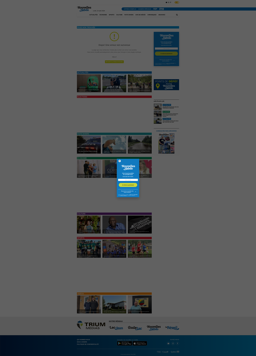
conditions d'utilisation (123, 195)
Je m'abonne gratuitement (128, 184)
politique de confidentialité (133, 194)
